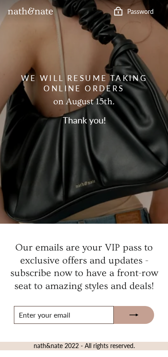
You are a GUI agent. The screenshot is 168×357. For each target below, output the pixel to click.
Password (140, 11)
